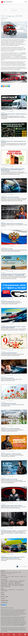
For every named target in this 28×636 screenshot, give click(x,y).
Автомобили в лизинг (12, 589)
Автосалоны (3, 575)
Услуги (2, 588)
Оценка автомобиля (4, 584)
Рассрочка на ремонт (4, 590)
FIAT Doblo (13, 56)
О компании (3, 572)
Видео (20, 572)
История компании (4, 573)
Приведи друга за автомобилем (6, 586)
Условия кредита (4, 602)
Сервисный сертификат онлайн (6, 585)
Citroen (9, 576)
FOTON (6, 576)
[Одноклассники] (3, 86)
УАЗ (3, 576)
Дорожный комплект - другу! (19, 584)
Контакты (10, 572)
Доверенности (22, 585)
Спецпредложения (4, 600)
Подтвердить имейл (4, 583)
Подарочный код (17, 583)
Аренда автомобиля (11, 584)
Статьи (13, 573)
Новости (2, 592)
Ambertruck (21, 576)
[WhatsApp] (7, 86)
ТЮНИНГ (2, 594)
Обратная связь (15, 572)
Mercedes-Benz (6, 577)
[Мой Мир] (9, 86)
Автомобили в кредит (4, 589)
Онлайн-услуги (4, 579)
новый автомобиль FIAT (20, 71)
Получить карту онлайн (4, 580)
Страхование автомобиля (20, 589)
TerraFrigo (3, 598)
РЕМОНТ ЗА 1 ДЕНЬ (4, 596)
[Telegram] (5, 86)
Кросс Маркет (17, 576)
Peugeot (12, 576)
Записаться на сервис (21, 580)
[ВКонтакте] (2, 86)
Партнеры (9, 573)
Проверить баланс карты (13, 580)
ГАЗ (1, 576)
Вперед (25, 566)
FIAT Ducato (18, 52)
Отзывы (7, 572)
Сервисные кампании (15, 585)
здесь (6, 631)
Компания (3, 571)
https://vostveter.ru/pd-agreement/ (19, 624)
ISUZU (2, 577)
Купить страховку (11, 583)
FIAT (25, 576)
